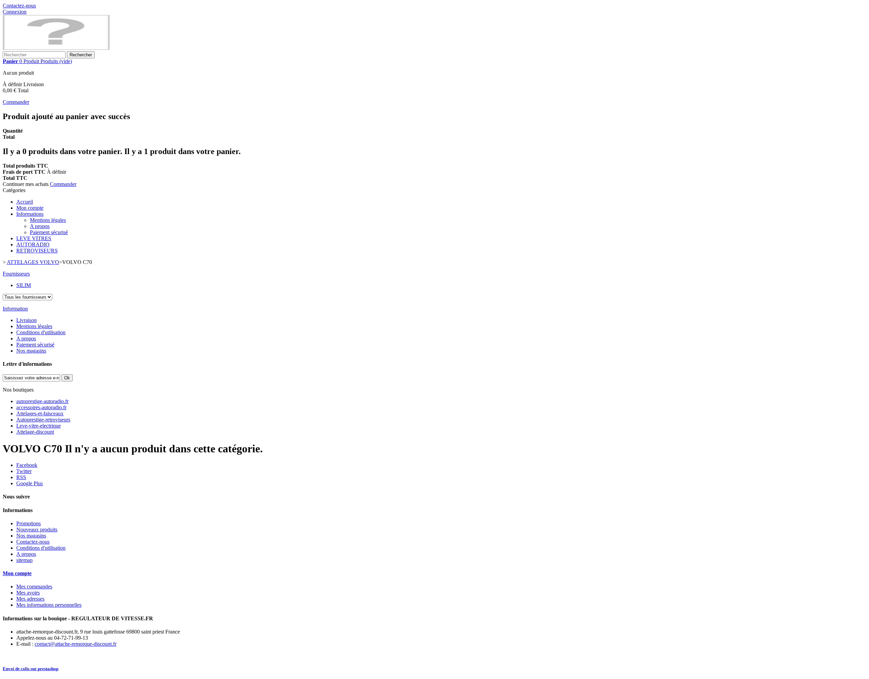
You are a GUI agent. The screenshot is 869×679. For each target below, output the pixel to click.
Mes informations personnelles (48, 605)
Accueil (24, 202)
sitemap (24, 560)
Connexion (14, 12)
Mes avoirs (28, 593)
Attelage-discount (35, 432)
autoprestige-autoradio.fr (42, 401)
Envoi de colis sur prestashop (30, 668)
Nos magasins (31, 351)
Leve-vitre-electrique (38, 426)
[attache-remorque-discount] (56, 48)
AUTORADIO (33, 244)
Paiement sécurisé (49, 232)
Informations (29, 214)
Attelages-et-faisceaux (39, 413)
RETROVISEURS (37, 250)
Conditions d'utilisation (41, 332)
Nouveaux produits (36, 529)
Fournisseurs (16, 274)
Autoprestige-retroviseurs (43, 419)
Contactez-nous (19, 5)
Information (15, 309)
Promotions (28, 523)
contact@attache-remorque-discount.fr (75, 644)
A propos (40, 226)
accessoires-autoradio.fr (41, 407)
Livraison (26, 320)
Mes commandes (34, 586)
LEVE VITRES (33, 238)
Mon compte (29, 208)
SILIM (23, 285)
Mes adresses (30, 599)
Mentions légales (48, 220)
